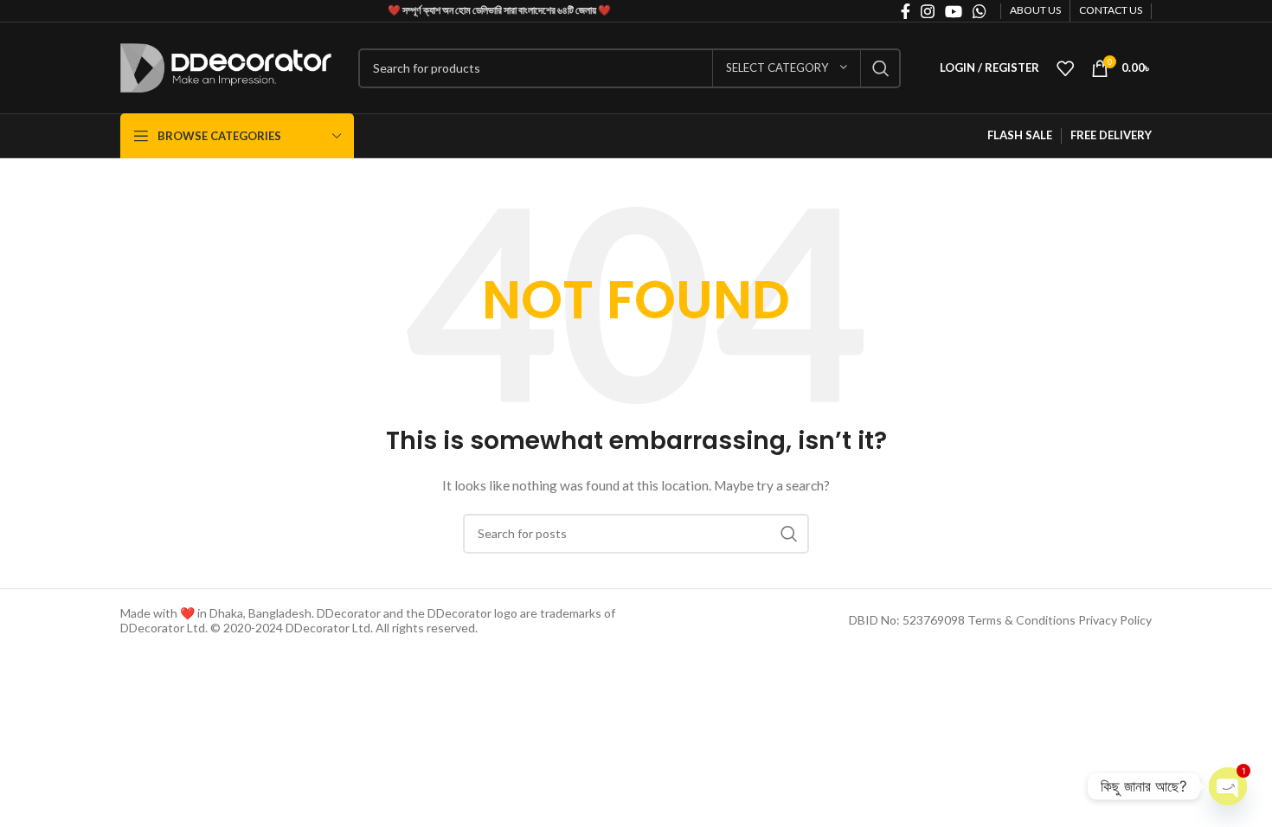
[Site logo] (226, 66)
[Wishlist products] (1065, 68)
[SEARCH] (881, 68)
